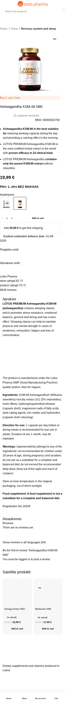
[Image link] (29, 658)
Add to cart (38, 218)
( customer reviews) (26, 115)
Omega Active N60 (14, 608)
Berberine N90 (43, 608)
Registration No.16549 (16, 506)
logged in (24, 559)
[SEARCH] (63, 9)
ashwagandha (12, 308)
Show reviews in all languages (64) (24, 542)
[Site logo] (32, 3)
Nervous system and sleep (38, 28)
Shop (14, 28)
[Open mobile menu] (4, 3)
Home (3, 28)
